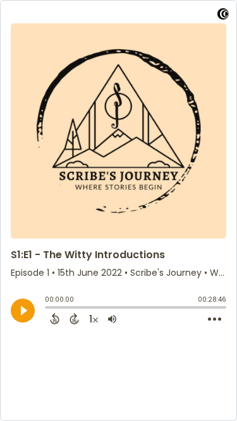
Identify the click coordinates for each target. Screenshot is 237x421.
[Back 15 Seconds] (54, 318)
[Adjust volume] (112, 318)
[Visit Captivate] (223, 16)
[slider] (48, 308)
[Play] (23, 311)
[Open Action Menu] (214, 319)
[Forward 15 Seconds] (74, 318)
